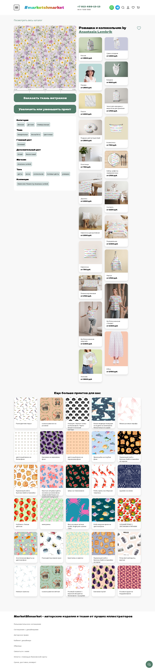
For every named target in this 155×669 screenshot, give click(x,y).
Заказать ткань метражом (45, 98)
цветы (20, 174)
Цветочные (48, 134)
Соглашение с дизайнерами (26, 629)
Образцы (18, 646)
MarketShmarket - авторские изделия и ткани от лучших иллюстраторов (73, 616)
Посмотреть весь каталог (28, 20)
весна (28, 174)
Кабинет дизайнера (22, 640)
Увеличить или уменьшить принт (45, 109)
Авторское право (21, 635)
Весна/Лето (35, 134)
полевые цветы (53, 174)
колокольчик (39, 174)
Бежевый (21, 144)
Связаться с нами (21, 651)
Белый (20, 154)
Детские (30, 125)
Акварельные (23, 134)
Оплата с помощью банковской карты (30, 657)
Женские (21, 125)
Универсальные (43, 125)
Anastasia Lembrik (95, 32)
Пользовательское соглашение (27, 624)
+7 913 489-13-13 (89, 6)
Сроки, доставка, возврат (25, 662)
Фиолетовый (31, 154)
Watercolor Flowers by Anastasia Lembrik (33, 184)
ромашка (65, 174)
